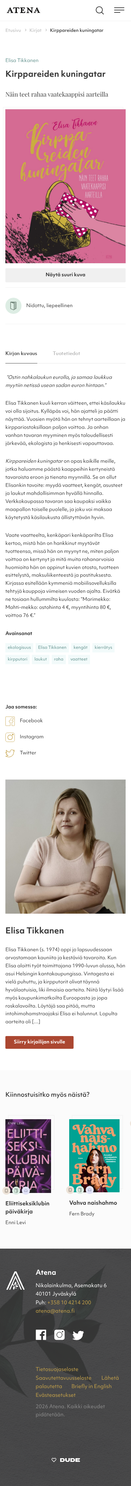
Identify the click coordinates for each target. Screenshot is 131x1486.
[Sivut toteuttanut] (65, 1461)
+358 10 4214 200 (69, 1303)
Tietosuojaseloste (57, 1369)
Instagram (32, 737)
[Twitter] (81, 1339)
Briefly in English (91, 1386)
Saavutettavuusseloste (64, 1378)
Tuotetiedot (67, 353)
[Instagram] (63, 1339)
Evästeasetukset (56, 1395)
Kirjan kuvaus (21, 353)
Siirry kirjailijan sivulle (39, 1042)
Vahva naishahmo (93, 1203)
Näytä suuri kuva (65, 275)
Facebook (31, 721)
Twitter (28, 753)
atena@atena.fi (55, 1311)
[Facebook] (45, 1339)
